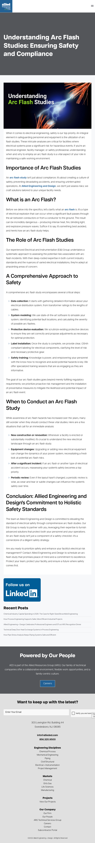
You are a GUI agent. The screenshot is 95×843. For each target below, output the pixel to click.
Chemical (47, 780)
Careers (47, 823)
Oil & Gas (47, 783)
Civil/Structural (47, 762)
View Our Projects (47, 802)
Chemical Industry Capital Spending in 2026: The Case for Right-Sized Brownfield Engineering (41, 614)
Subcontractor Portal (47, 830)
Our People (47, 817)
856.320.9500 (47, 739)
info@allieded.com (47, 735)
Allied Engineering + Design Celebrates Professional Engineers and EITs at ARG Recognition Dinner (42, 625)
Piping (47, 758)
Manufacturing (47, 790)
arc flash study (18, 178)
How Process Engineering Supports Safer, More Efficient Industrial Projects (33, 619)
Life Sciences (47, 787)
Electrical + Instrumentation (47, 765)
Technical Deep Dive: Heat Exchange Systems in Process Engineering (31, 630)
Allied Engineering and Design (39, 186)
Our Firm (47, 813)
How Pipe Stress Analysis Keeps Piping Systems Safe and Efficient (30, 635)
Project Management (47, 768)
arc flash (70, 209)
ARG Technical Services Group (47, 820)
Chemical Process (47, 752)
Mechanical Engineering (47, 755)
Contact (47, 827)
